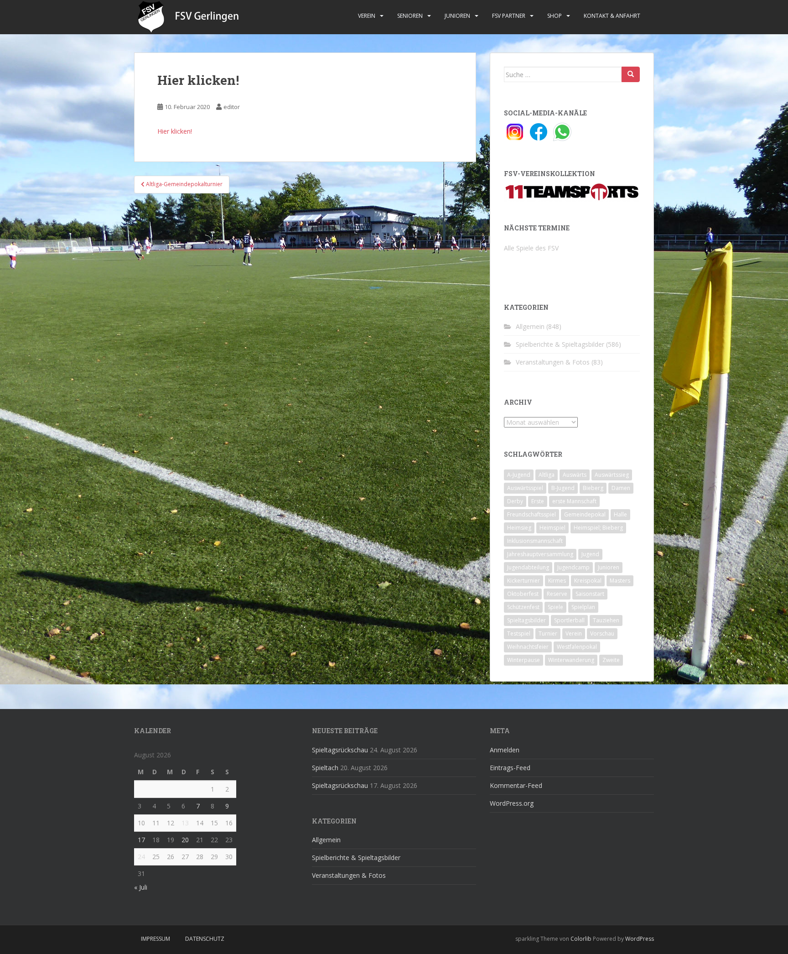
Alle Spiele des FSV (531, 248)
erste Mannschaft (574, 501)
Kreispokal (587, 580)
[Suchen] (631, 74)
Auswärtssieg (612, 475)
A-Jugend (518, 475)
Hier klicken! (174, 131)
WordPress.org (512, 803)
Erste (537, 501)
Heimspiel (552, 528)
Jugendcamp (573, 567)
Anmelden (504, 749)
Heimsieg (519, 528)
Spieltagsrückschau (340, 749)
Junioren (457, 16)
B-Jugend (563, 488)
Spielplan (583, 607)
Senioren (410, 16)
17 (141, 839)
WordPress (639, 939)
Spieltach (325, 767)
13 (185, 822)
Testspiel (518, 633)
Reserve (557, 594)
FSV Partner (508, 16)
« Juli (140, 887)
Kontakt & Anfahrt (612, 16)
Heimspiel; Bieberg (598, 528)
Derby (515, 501)
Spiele (555, 607)
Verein (366, 16)
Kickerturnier (523, 580)
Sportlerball (569, 620)
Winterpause (523, 660)
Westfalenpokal (577, 647)
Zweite (611, 660)
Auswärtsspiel (525, 488)
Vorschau (602, 633)
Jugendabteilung (528, 567)
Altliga (547, 475)
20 (185, 839)
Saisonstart (589, 594)
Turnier (548, 633)
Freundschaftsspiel (531, 514)
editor (231, 107)
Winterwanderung (571, 660)
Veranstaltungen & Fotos (553, 362)
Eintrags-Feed (510, 767)
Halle (620, 514)
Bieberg (593, 488)
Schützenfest (523, 607)
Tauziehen (606, 620)
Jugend (590, 554)
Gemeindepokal (585, 514)
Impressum (155, 939)
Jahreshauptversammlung (540, 554)
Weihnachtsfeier (528, 647)
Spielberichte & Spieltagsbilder (560, 344)
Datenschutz (204, 939)
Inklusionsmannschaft (535, 541)
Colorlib (580, 939)
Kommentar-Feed (516, 785)
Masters (620, 580)
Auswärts (574, 475)
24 (141, 856)
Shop (554, 16)
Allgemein (530, 326)
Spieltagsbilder (526, 620)
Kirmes (557, 580)
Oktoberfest (523, 594)
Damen (621, 488)
